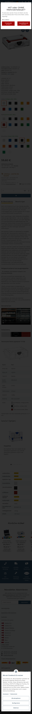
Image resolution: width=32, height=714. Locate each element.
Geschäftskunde (23, 23)
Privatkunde (8, 23)
